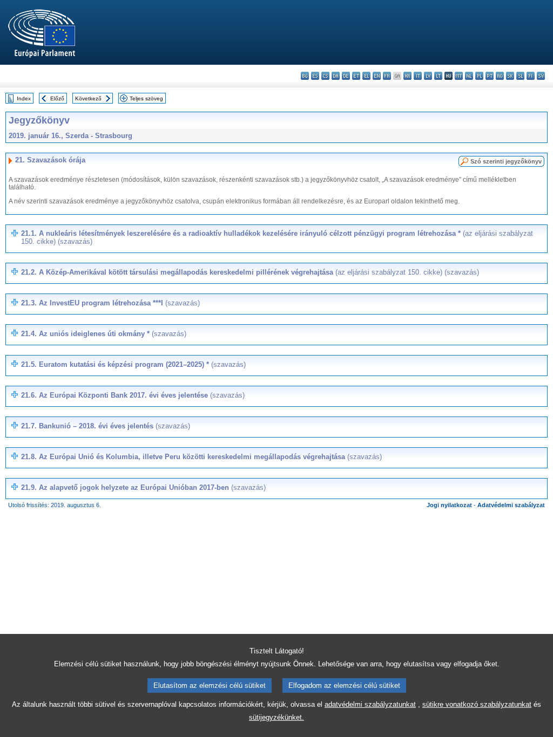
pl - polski (479, 76)
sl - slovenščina (520, 76)
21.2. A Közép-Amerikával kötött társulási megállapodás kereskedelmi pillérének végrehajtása (250, 272)
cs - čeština (325, 76)
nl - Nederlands (469, 76)
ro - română (500, 76)
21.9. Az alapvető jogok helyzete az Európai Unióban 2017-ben (143, 487)
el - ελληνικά (366, 76)
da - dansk (336, 76)
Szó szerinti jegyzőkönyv (506, 161)
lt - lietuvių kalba (438, 76)
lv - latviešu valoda (428, 76)
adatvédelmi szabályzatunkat (370, 704)
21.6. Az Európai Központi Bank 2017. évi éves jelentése (133, 395)
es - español (315, 76)
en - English (377, 76)
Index (24, 98)
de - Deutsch (346, 76)
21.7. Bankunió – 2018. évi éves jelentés (105, 426)
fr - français (387, 76)
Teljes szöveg (146, 98)
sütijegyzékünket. (276, 717)
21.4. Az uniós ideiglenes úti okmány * (103, 334)
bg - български (305, 76)
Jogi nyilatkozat (449, 505)
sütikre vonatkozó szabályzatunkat (476, 704)
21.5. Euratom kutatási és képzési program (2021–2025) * (133, 364)
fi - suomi (531, 76)
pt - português (489, 76)
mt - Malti (459, 76)
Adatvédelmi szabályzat (511, 505)
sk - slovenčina (510, 76)
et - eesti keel (356, 76)
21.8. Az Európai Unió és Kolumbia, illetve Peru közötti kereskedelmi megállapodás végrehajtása (201, 457)
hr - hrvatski (407, 76)
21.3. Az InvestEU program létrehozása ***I (110, 303)
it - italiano (418, 76)
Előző (57, 98)
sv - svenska (541, 76)
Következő (88, 98)
